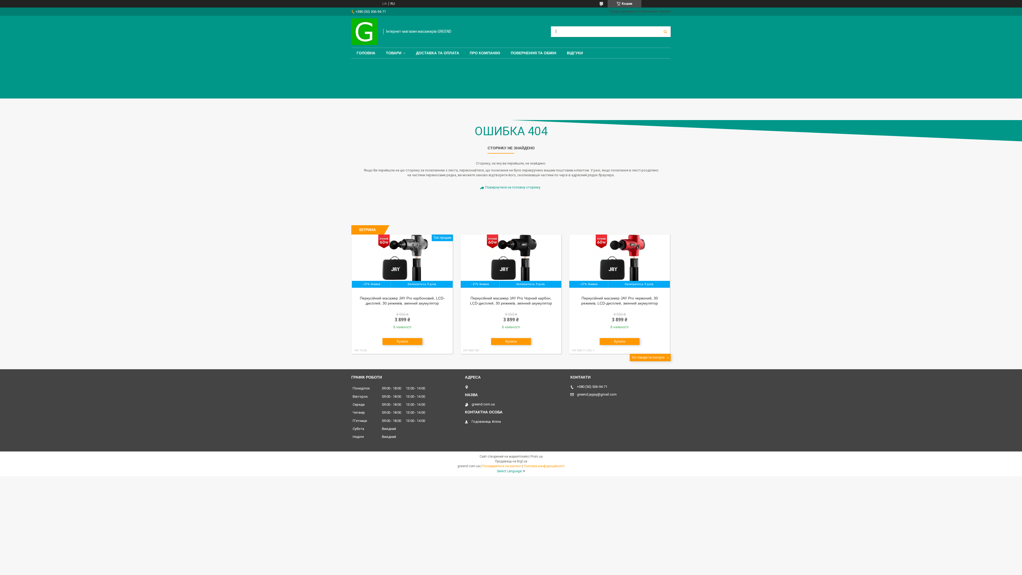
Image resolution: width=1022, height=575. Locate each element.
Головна (366, 53)
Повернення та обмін (533, 53)
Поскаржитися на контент (501, 466)
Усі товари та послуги (648, 357)
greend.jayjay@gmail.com (597, 394)
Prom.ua (536, 456)
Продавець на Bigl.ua (511, 461)
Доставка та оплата (437, 53)
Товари (393, 53)
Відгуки (575, 53)
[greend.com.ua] (364, 31)
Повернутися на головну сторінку (512, 187)
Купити (402, 341)
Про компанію (485, 53)
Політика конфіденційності (544, 466)
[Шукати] (665, 31)
